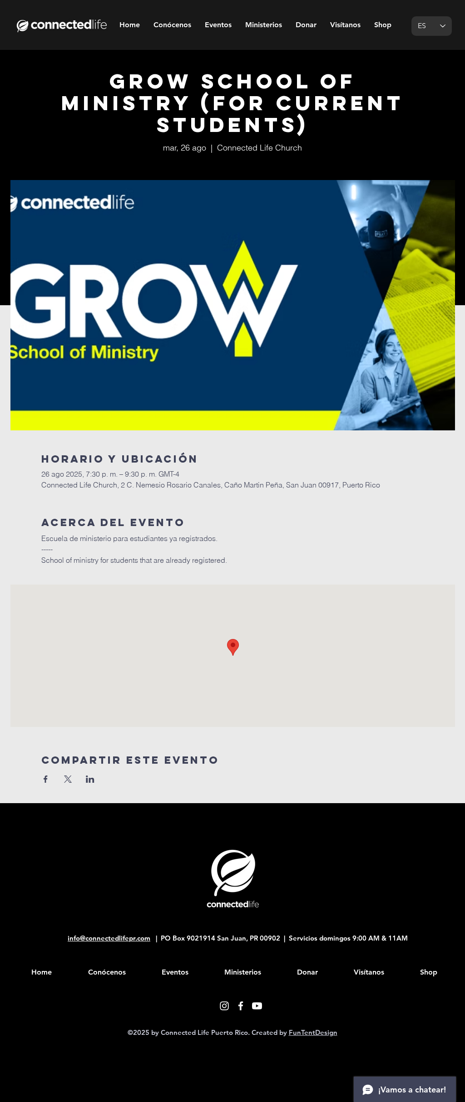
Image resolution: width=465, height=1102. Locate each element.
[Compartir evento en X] (68, 779)
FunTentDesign (313, 1032)
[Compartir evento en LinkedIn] (90, 779)
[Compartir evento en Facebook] (45, 779)
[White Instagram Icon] (224, 1006)
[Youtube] (257, 1006)
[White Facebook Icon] (241, 1006)
